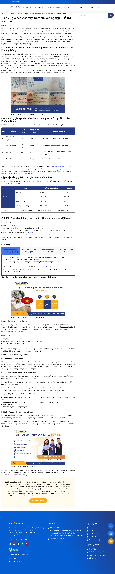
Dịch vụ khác (14, 14)
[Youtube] (14, 544)
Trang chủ (5, 14)
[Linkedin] (22, 544)
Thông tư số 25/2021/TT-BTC (11, 183)
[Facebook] (10, 544)
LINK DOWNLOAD (28, 232)
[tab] (10, 251)
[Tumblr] (18, 544)
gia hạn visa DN (42, 267)
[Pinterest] (26, 544)
